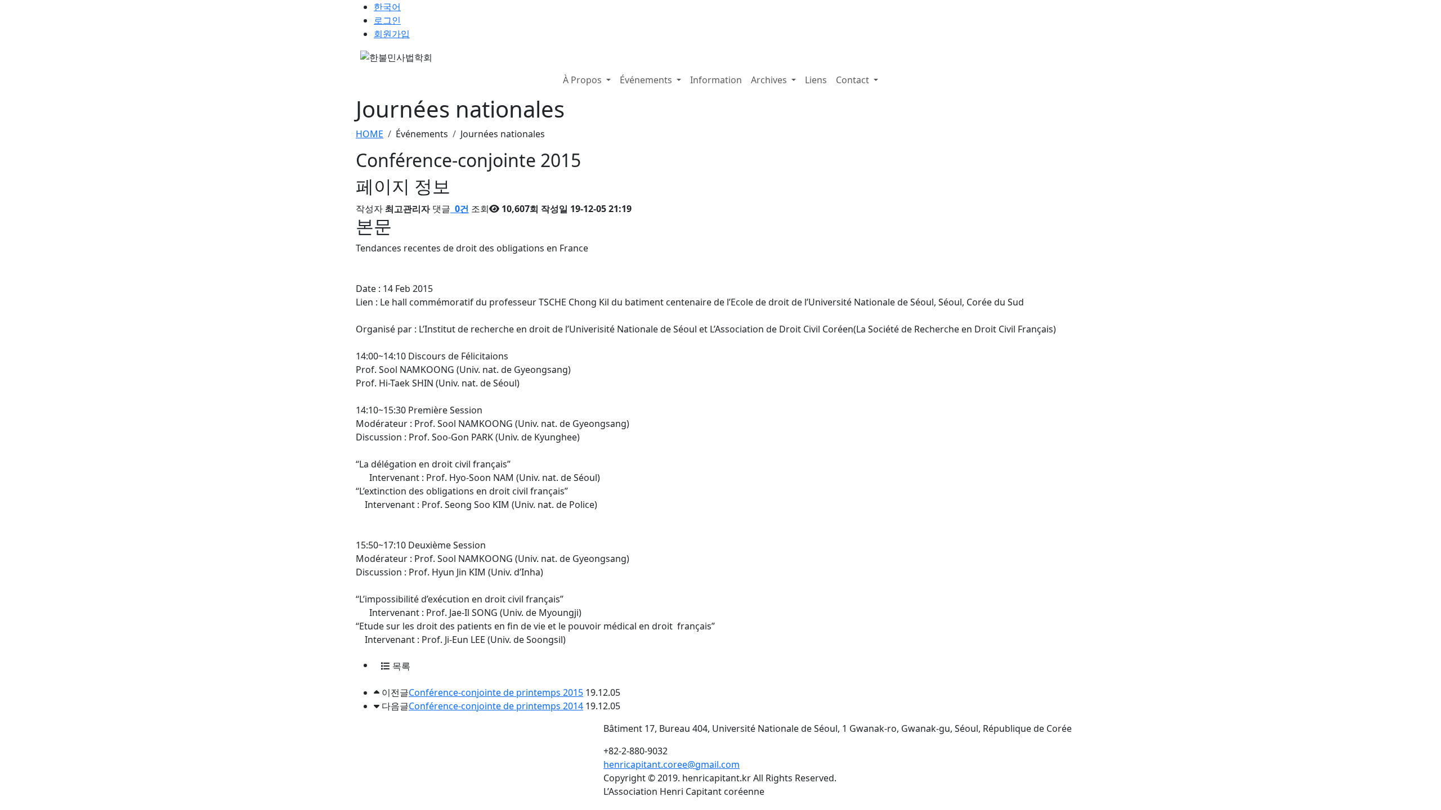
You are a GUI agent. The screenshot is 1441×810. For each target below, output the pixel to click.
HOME (369, 134)
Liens (816, 80)
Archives (770, 80)
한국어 (387, 7)
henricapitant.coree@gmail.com (671, 764)
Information (716, 80)
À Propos (583, 80)
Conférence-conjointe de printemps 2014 (496, 706)
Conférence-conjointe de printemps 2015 (496, 692)
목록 (400, 666)
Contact (853, 80)
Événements (647, 80)
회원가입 (392, 34)
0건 (461, 208)
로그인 (387, 20)
